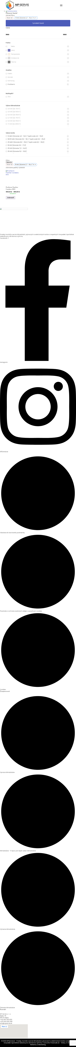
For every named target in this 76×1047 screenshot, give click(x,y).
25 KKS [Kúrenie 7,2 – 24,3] (17, 148)
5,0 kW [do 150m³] (14, 115)
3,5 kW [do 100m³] (14, 112)
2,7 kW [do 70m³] (14, 118)
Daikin (10, 74)
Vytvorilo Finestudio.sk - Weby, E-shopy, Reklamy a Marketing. (51, 1044)
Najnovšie (9, 162)
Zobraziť (10, 198)
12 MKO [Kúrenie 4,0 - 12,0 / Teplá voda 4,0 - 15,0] (25, 136)
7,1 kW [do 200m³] (14, 124)
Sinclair (10, 77)
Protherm (11, 84)
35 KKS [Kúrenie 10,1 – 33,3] (17, 151)
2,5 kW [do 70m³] (14, 109)
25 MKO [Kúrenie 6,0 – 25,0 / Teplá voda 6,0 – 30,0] (26, 142)
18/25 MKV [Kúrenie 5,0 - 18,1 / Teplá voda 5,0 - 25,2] (26, 139)
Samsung (11, 81)
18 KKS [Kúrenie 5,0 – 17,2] (17, 145)
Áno (9, 97)
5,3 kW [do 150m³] (14, 121)
